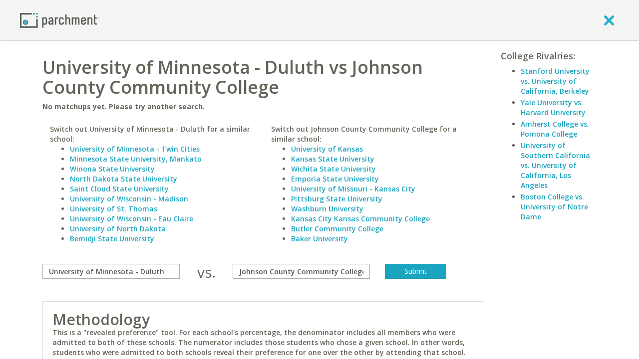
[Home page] (59, 19)
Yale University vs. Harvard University (553, 107)
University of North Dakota (118, 228)
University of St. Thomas (113, 208)
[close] (609, 20)
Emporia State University (335, 178)
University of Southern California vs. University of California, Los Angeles (555, 165)
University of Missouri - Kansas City (353, 188)
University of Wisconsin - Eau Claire (131, 218)
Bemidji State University (112, 238)
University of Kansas (327, 149)
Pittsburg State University (336, 198)
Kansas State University (332, 159)
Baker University (319, 238)
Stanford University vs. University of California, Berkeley (555, 81)
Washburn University (327, 208)
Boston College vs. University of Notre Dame (554, 206)
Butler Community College (337, 228)
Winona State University (112, 169)
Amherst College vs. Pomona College (555, 129)
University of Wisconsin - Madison (129, 198)
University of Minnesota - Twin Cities (135, 149)
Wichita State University (333, 169)
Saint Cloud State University (119, 188)
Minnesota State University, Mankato (136, 159)
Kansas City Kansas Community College (360, 218)
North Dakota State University (123, 178)
